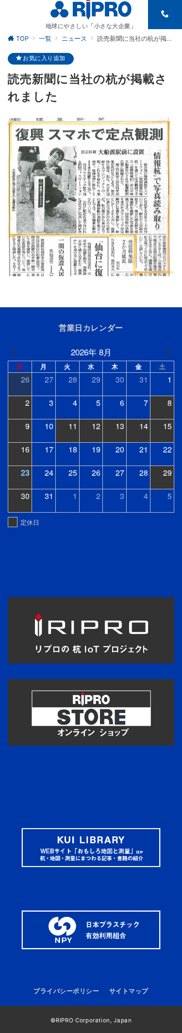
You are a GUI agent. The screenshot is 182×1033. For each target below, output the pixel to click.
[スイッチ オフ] (165, 14)
